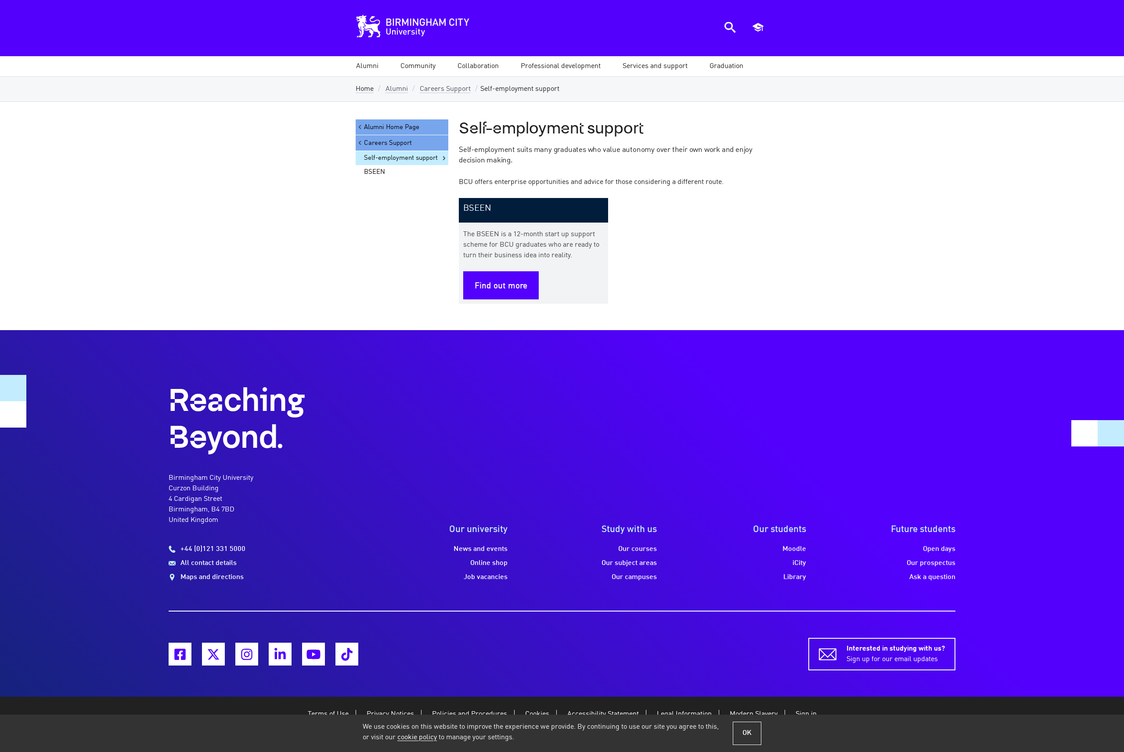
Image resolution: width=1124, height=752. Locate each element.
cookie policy (417, 737)
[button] (367, 66)
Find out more (501, 286)
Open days (939, 549)
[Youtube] (313, 654)
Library (794, 577)
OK (747, 733)
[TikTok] (346, 654)
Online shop (489, 563)
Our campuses (634, 577)
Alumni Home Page (391, 127)
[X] (213, 654)
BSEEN (374, 172)
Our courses (637, 549)
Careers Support (445, 89)
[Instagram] (246, 654)
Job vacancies (486, 577)
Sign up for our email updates (896, 654)
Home (365, 89)
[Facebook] (180, 654)
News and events (481, 549)
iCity (799, 563)
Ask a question (932, 577)
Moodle (794, 549)
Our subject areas (629, 563)
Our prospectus (931, 563)
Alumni (396, 89)
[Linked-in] (280, 654)
